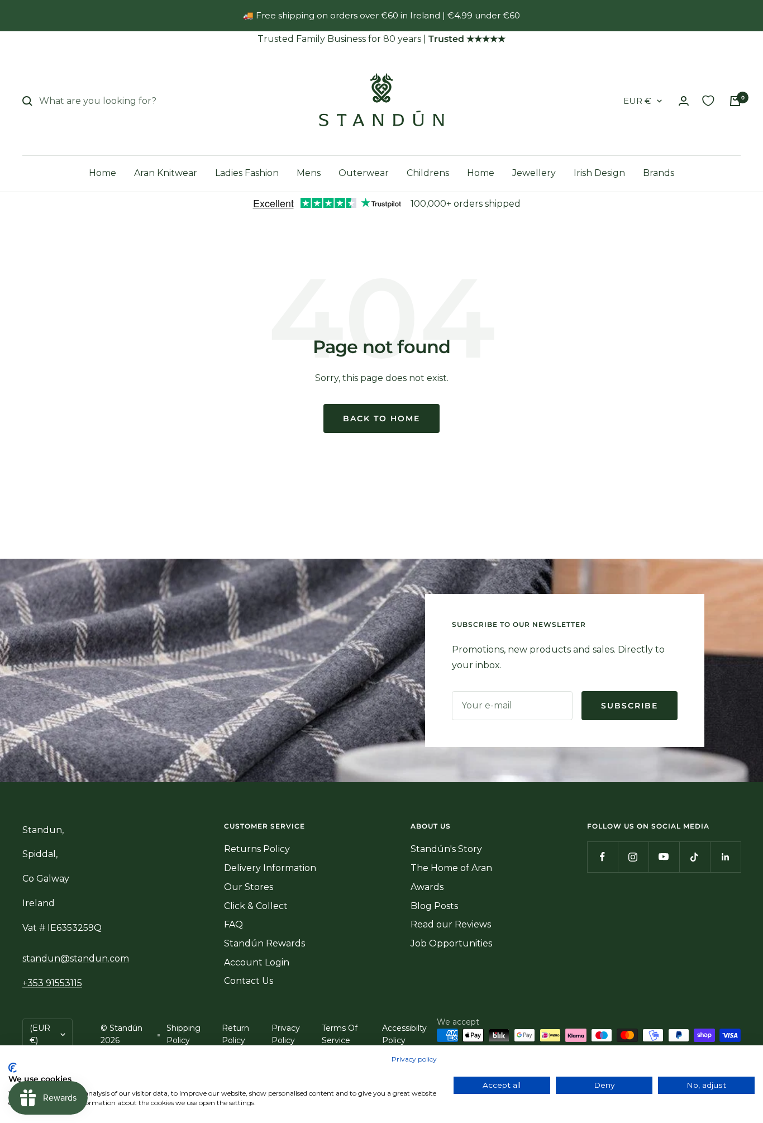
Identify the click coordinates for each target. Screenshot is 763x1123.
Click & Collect (256, 906)
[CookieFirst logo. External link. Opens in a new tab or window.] (12, 1068)
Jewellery (534, 173)
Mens (309, 173)
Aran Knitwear (165, 173)
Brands (658, 173)
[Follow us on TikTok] (694, 856)
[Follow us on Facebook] (602, 856)
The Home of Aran (451, 868)
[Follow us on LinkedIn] (725, 856)
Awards (427, 887)
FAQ (233, 924)
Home (102, 173)
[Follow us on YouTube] (663, 856)
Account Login (256, 962)
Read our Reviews (451, 924)
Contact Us (248, 981)
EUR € (637, 101)
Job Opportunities (451, 943)
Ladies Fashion (247, 173)
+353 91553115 (52, 983)
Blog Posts (434, 906)
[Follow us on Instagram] (633, 856)
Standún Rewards (264, 943)
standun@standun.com (75, 958)
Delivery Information (270, 868)
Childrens (428, 173)
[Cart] (735, 101)
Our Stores (248, 887)
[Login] (684, 101)
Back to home (381, 418)
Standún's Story (446, 849)
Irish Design (599, 173)
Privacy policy (414, 1059)
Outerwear (363, 173)
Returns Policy (257, 849)
